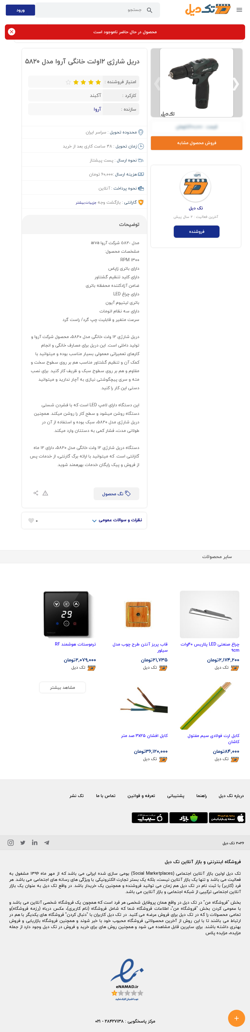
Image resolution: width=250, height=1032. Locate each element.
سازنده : (128, 109)
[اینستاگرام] (11, 843)
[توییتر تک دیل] (23, 843)
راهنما (201, 795)
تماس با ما (106, 795)
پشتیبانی (175, 795)
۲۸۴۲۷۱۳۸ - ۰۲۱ (109, 1021)
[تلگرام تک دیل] (47, 843)
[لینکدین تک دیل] (35, 843)
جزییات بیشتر (86, 202)
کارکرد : (129, 95)
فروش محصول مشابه (196, 143)
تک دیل (222, 667)
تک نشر (77, 795)
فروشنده (197, 231)
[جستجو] (150, 11)
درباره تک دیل (231, 795)
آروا (97, 109)
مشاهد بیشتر (62, 687)
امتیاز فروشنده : (120, 82)
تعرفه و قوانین (141, 795)
